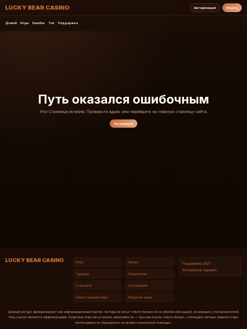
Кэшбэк (38, 23)
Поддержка (68, 23)
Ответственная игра (91, 297)
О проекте (84, 285)
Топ (51, 23)
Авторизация (205, 8)
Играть (232, 8)
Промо (133, 262)
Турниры (82, 274)
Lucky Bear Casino (37, 8)
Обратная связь (140, 297)
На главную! (123, 123)
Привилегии (137, 274)
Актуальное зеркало (199, 270)
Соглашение (138, 285)
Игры (24, 23)
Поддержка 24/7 (196, 263)
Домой (11, 23)
